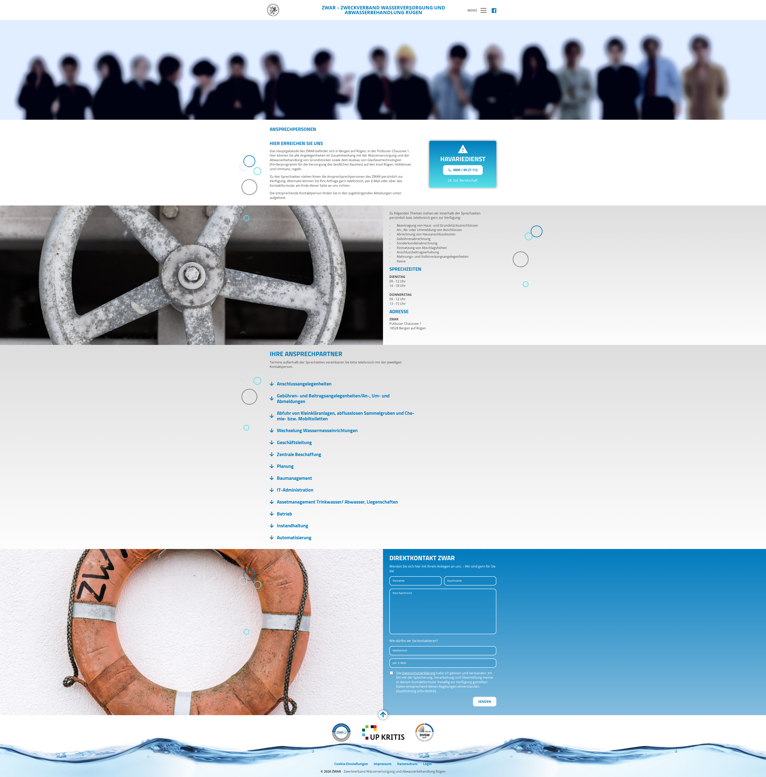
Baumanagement (294, 478)
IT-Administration (295, 490)
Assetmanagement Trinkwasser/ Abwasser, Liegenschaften (337, 502)
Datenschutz (407, 764)
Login (427, 764)
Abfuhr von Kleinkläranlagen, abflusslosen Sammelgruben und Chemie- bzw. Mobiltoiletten (345, 415)
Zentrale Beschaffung (299, 454)
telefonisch (400, 650)
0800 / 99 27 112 (465, 170)
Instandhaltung (292, 525)
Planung (285, 466)
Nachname (454, 581)
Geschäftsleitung (294, 442)
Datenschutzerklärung (418, 673)
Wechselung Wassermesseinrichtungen (317, 430)
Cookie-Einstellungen (351, 764)
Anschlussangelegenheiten (304, 384)
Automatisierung (294, 537)
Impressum (383, 764)
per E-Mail (399, 663)
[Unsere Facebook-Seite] (494, 10)
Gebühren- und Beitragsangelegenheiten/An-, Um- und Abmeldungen (333, 398)
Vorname (399, 581)
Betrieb (284, 514)
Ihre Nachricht (402, 593)
